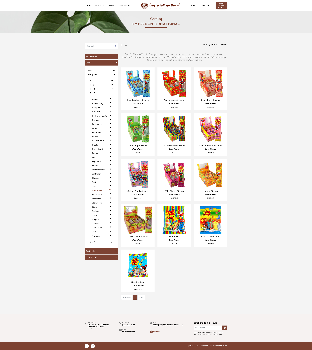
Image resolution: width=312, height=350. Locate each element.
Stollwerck (97, 203)
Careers (156, 331)
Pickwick (96, 112)
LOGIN (205, 5)
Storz (94, 207)
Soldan (95, 186)
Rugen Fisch (97, 161)
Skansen (95, 178)
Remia (95, 136)
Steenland (96, 199)
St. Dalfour (97, 194)
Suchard (95, 211)
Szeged (95, 219)
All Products (91, 57)
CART (192, 5)
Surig (94, 215)
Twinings (96, 236)
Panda (95, 99)
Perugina (96, 107)
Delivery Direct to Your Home (221, 6)
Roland (95, 153)
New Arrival (91, 257)
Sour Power (97, 190)
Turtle (95, 232)
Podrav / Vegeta (99, 116)
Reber (95, 128)
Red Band (96, 132)
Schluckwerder (98, 170)
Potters (95, 120)
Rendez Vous (98, 141)
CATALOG (112, 6)
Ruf (93, 157)
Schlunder (96, 174)
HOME (89, 6)
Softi (94, 182)
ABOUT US (99, 6)
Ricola (95, 145)
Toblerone (97, 228)
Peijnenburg (97, 103)
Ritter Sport (97, 149)
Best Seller (91, 251)
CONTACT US (124, 6)
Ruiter (95, 165)
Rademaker (97, 124)
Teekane (96, 223)
